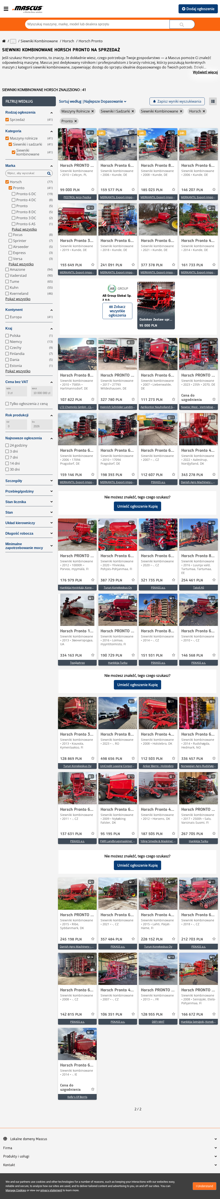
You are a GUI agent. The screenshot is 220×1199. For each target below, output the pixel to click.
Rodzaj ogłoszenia (20, 112)
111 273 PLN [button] (152, 400)
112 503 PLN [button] (152, 759)
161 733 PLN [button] (192, 265)
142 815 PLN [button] (71, 1014)
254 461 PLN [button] (192, 580)
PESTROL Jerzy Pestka (77, 197)
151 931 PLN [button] (152, 655)
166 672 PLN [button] (192, 1014)
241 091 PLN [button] (111, 265)
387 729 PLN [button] (111, 580)
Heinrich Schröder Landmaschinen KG (124, 407)
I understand (204, 1186)
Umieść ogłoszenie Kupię (137, 506)
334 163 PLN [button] (71, 655)
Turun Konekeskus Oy (118, 587)
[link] (77, 144)
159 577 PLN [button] (111, 190)
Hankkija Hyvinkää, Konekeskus (80, 587)
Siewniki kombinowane (39, 41)
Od (7, 422)
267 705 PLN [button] (192, 834)
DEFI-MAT (158, 1022)
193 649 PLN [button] (71, 265)
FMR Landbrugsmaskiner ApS (119, 841)
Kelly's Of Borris (77, 1097)
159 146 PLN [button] (71, 475)
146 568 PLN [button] (192, 655)
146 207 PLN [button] (192, 190)
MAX (34, 388)
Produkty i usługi (16, 1156)
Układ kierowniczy (20, 523)
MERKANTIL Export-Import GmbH (122, 197)
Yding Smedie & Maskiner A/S (159, 841)
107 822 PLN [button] (71, 400)
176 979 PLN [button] (71, 580)
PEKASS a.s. (158, 482)
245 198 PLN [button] (71, 939)
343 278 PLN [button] (192, 475)
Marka (10, 165)
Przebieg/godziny (19, 491)
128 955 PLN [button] (152, 1014)
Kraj (8, 328)
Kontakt (9, 1165)
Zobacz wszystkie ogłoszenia (117, 311)
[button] (29, 101)
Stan (9, 512)
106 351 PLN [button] (111, 1014)
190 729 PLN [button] (111, 655)
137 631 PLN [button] (71, 834)
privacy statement (51, 1190)
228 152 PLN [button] (152, 939)
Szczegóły (13, 481)
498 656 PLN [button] (111, 759)
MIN (8, 388)
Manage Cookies (16, 1190)
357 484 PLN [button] (111, 939)
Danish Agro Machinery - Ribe (78, 946)
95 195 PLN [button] (110, 834)
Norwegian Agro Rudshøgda (199, 766)
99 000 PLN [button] (70, 190)
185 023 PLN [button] (152, 190)
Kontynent (14, 310)
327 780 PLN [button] (111, 400)
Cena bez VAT (16, 382)
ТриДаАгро (77, 663)
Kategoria (13, 131)
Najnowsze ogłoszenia (23, 438)
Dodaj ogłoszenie (200, 8)
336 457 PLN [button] (192, 759)
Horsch (68, 41)
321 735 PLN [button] (152, 580)
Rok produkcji (16, 415)
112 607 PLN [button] (152, 475)
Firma (7, 1148)
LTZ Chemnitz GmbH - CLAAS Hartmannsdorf (88, 407)
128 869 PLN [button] (71, 759)
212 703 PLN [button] (192, 939)
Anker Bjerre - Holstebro (158, 766)
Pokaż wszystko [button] (24, 229)
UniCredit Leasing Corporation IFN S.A (124, 766)
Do (33, 422)
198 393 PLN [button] (111, 475)
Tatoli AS (198, 587)
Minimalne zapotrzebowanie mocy (24, 546)
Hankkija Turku (117, 663)
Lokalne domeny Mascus (28, 1139)
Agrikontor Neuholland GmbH (160, 407)
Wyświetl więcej (205, 72)
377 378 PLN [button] (152, 265)
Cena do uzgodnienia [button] (191, 398)
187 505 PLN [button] (152, 834)
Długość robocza (19, 533)
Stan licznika (15, 502)
